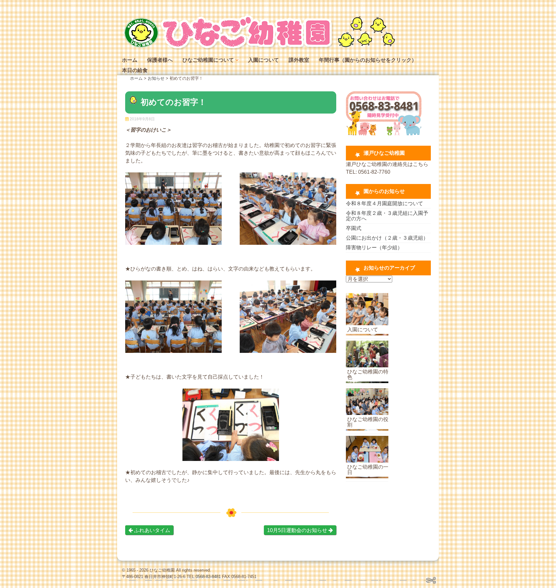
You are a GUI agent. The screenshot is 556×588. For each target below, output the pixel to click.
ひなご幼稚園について (208, 60)
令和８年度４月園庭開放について (384, 203)
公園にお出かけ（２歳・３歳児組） (387, 238)
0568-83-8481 (208, 576)
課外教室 (299, 60)
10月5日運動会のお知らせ (298, 530)
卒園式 (353, 228)
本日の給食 (135, 70)
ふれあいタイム (151, 530)
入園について (263, 60)
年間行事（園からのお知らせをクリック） (368, 60)
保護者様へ (160, 60)
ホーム (129, 60)
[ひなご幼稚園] (258, 48)
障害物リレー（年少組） (374, 247)
